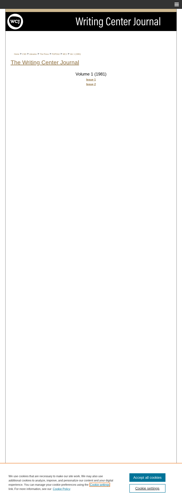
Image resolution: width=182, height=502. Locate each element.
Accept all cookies (147, 477)
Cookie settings (99, 484)
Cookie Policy (61, 488)
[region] (91, 482)
